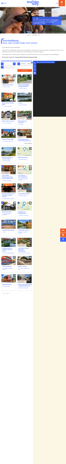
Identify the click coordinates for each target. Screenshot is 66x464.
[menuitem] (54, 3)
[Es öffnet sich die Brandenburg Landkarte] (5, 3)
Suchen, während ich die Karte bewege (46, 62)
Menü (62, 4)
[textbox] (9, 67)
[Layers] (34, 73)
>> (9, 293)
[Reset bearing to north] (34, 69)
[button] (63, 235)
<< (2, 293)
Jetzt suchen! (25, 70)
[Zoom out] (34, 66)
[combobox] (8, 64)
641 (7, 293)
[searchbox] (8, 63)
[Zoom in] (34, 63)
